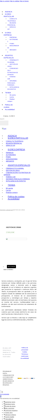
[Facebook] (33, 351)
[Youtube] (33, 354)
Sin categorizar (8, 210)
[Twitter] (33, 353)
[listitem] (19, 300)
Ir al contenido (4, 394)
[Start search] (4, 123)
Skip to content (5, 1)
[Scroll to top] (0, 390)
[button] (7, 269)
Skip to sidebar (15, 1)
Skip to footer (24, 1)
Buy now (11, 266)
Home (2, 210)
